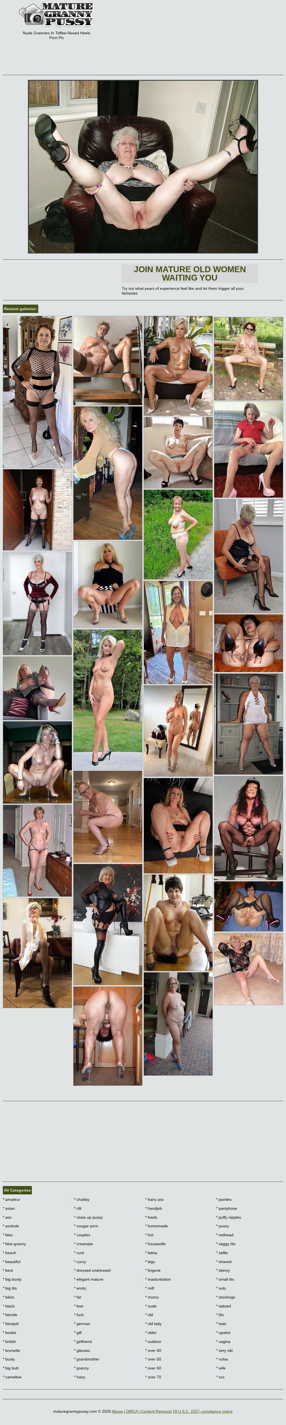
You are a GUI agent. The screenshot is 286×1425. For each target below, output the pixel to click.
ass (7, 1217)
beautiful (11, 1261)
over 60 (153, 1368)
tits (220, 1314)
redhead (224, 1235)
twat (221, 1323)
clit (77, 1208)
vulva (222, 1359)
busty (9, 1359)
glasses (82, 1350)
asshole (11, 1226)
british (9, 1341)
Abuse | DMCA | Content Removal (141, 1411)
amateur (11, 1199)
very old (224, 1350)
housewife (155, 1244)
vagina (223, 1341)
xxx (220, 1377)
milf (149, 1288)
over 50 (153, 1359)
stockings (225, 1297)
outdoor (153, 1341)
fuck (79, 1314)
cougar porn (86, 1226)
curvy (80, 1261)
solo (221, 1288)
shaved (224, 1261)
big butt (10, 1368)
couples (82, 1235)
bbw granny (14, 1244)
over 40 (153, 1350)
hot (149, 1235)
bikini (8, 1297)
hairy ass (154, 1199)
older (151, 1332)
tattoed (223, 1306)
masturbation (158, 1279)
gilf (78, 1332)
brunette (11, 1350)
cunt (79, 1253)
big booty (12, 1279)
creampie (83, 1244)
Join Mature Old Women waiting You (190, 273)
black (9, 1306)
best (8, 1270)
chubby (81, 1199)
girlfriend (83, 1341)
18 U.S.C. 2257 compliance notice (203, 1411)
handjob (153, 1208)
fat (77, 1297)
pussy (222, 1226)
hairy (79, 1377)
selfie (222, 1253)
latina (151, 1253)
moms (152, 1297)
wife (221, 1368)
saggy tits (225, 1244)
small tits (225, 1279)
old (149, 1314)
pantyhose (226, 1208)
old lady (153, 1323)
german (82, 1323)
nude (151, 1306)
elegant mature (88, 1279)
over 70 (153, 1377)
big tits (10, 1288)
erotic (80, 1288)
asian (9, 1208)
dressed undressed (92, 1270)
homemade (156, 1226)
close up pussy (88, 1217)
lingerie (153, 1270)
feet (78, 1306)
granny (81, 1368)
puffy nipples (228, 1217)
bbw (8, 1235)
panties (224, 1199)
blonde (10, 1314)
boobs (9, 1332)
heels (151, 1217)
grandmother (86, 1359)
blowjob (11, 1323)
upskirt (223, 1332)
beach (9, 1253)
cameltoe (12, 1377)
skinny (223, 1270)
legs (150, 1261)
